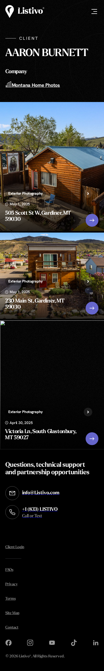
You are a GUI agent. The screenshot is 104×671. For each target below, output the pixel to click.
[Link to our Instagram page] (30, 642)
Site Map (12, 613)
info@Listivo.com (40, 493)
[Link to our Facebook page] (8, 642)
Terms (10, 599)
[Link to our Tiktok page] (74, 642)
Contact (11, 628)
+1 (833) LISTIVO (40, 512)
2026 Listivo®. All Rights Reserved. (35, 656)
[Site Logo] (24, 11)
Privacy (11, 584)
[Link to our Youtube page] (52, 642)
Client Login (14, 547)
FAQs (9, 570)
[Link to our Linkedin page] (96, 642)
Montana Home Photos (36, 85)
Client (29, 38)
